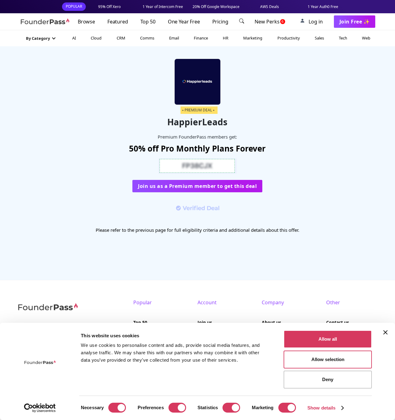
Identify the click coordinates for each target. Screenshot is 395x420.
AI (74, 38)
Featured (117, 21)
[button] (41, 38)
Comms (147, 38)
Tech (343, 38)
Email (174, 38)
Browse (86, 21)
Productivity (288, 38)
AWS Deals (269, 6)
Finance (201, 38)
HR (225, 38)
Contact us (337, 322)
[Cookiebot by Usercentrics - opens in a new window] (40, 408)
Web (366, 38)
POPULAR (74, 6)
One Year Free (184, 21)
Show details (321, 407)
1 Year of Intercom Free (163, 6)
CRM (121, 38)
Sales (319, 38)
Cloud (96, 38)
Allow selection (327, 359)
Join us (205, 322)
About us (271, 322)
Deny (327, 379)
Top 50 (148, 21)
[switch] (177, 408)
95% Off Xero (109, 6)
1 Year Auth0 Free (323, 6)
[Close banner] (385, 332)
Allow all (327, 339)
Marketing (252, 38)
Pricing (220, 21)
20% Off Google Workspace (216, 6)
